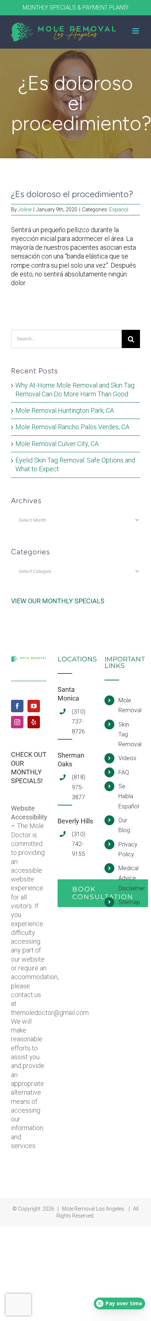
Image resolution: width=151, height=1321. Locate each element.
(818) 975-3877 (78, 787)
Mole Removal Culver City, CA (57, 444)
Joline (25, 209)
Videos (127, 758)
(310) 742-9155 (78, 844)
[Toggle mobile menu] (136, 31)
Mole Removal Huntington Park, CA (64, 410)
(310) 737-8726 (78, 721)
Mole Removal (129, 705)
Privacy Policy (127, 849)
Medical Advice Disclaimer (129, 878)
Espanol (118, 209)
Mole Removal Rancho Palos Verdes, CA (72, 427)
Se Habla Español (128, 796)
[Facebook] (17, 706)
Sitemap (129, 902)
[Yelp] (33, 722)
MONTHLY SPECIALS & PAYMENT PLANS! (75, 7)
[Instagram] (17, 722)
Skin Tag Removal (129, 734)
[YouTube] (33, 706)
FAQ (123, 772)
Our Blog (124, 825)
